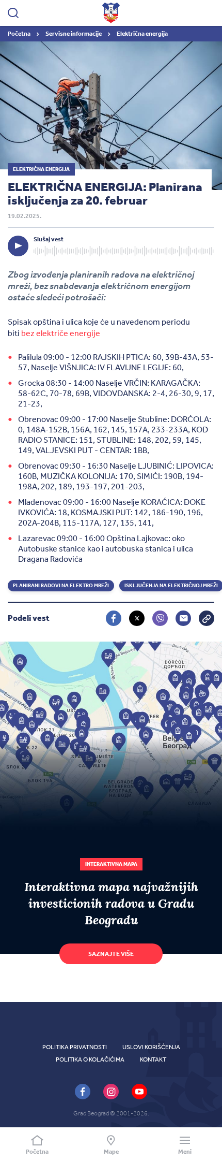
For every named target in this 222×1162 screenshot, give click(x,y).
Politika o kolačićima (90, 1059)
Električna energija (142, 33)
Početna (19, 33)
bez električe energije (60, 333)
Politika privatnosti (74, 1047)
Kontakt (153, 1059)
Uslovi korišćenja (151, 1047)
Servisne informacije (74, 33)
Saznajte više (111, 953)
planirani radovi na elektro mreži (61, 586)
